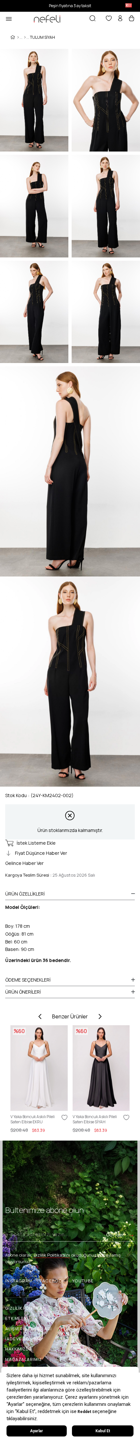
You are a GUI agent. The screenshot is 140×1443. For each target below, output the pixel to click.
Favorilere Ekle (64, 1117)
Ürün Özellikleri (25, 894)
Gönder (115, 1234)
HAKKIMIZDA (18, 1349)
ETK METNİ (16, 1318)
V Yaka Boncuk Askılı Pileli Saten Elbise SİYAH (95, 1119)
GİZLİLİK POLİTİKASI (26, 1308)
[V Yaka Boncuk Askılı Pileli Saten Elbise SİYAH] (101, 1068)
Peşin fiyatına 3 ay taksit (70, 5)
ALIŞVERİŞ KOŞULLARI (28, 1329)
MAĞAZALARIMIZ (23, 1359)
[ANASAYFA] (18, 37)
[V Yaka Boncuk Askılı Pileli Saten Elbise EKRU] (39, 1068)
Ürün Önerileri (23, 992)
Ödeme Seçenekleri (27, 980)
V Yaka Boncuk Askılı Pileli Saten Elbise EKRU (32, 1119)
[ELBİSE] (25, 37)
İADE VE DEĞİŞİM (23, 1339)
